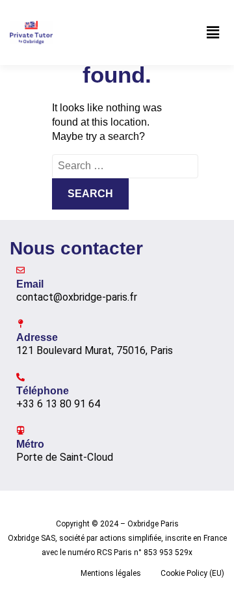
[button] (213, 32)
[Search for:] (125, 165)
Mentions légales (111, 573)
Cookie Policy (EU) (192, 573)
